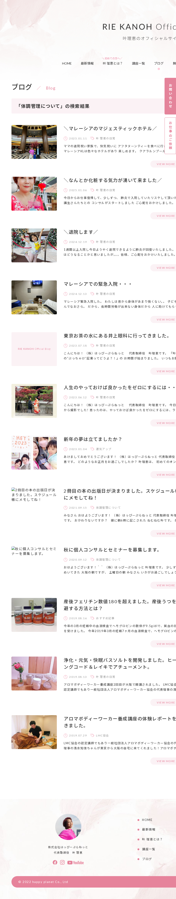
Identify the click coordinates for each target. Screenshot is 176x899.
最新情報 (87, 63)
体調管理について (108, 507)
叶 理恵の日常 (106, 138)
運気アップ (104, 449)
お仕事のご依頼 (170, 135)
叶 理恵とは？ (113, 63)
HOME (67, 63)
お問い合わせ (170, 96)
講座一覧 (138, 63)
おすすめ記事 (105, 618)
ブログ (159, 63)
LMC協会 (102, 735)
